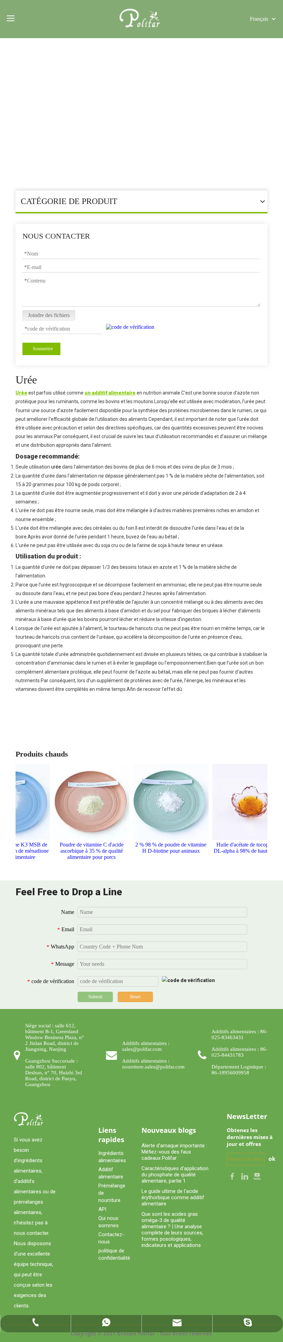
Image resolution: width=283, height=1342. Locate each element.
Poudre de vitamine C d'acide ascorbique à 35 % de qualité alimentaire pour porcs (86, 851)
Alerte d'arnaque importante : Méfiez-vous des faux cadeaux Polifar (174, 1151)
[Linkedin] (245, 1176)
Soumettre (43, 348)
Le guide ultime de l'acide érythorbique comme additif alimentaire (173, 1197)
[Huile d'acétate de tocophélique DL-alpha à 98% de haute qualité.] (245, 802)
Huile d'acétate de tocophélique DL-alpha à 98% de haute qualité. (245, 848)
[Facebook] (233, 1176)
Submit (95, 996)
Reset (135, 996)
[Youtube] (257, 1176)
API (102, 1209)
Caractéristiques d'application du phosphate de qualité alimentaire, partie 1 (175, 1174)
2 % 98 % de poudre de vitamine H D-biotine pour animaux (165, 848)
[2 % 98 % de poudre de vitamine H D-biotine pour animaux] (166, 802)
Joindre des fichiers (49, 315)
